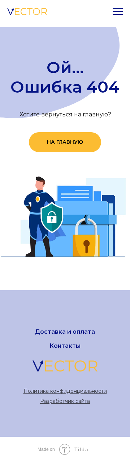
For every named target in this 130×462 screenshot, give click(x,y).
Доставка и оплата (65, 331)
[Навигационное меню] (118, 11)
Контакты (65, 345)
